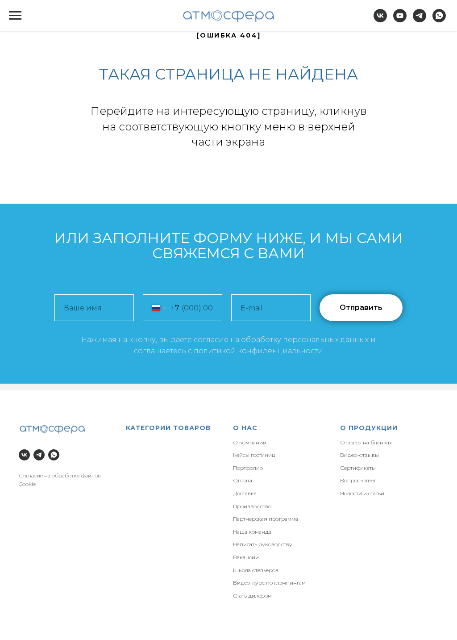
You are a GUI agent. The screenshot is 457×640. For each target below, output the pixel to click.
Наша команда (252, 531)
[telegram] (419, 20)
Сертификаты (358, 467)
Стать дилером (252, 595)
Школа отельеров (255, 570)
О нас (245, 428)
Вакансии (246, 557)
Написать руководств (261, 544)
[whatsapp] (439, 20)
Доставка (245, 493)
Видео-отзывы (359, 455)
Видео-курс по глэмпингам (269, 582)
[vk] (380, 20)
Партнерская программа (265, 518)
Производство (252, 506)
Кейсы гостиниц (254, 455)
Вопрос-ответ (358, 480)
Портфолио (248, 467)
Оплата (242, 480)
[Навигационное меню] (15, 15)
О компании (249, 442)
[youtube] (400, 20)
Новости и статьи (362, 493)
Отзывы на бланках (366, 442)
